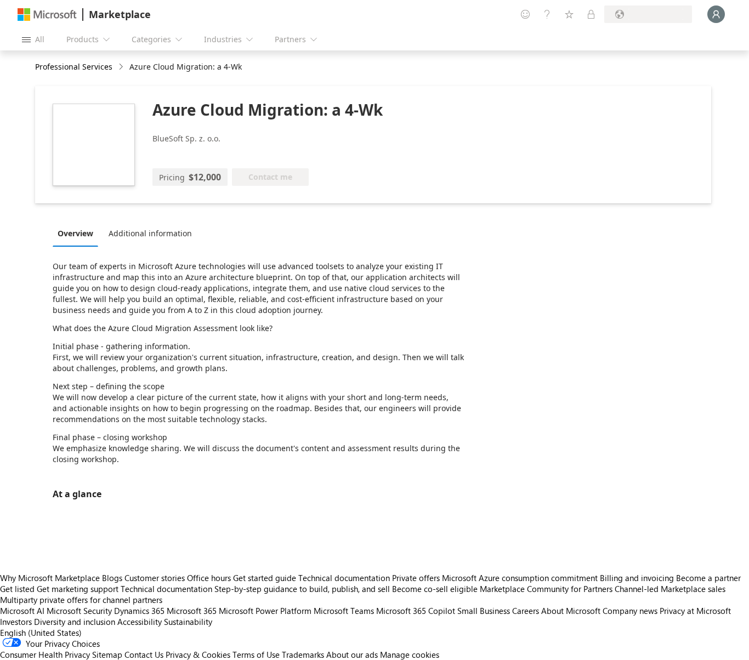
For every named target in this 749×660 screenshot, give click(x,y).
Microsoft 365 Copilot (415, 610)
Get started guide (264, 577)
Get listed (17, 588)
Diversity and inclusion (74, 621)
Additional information (150, 233)
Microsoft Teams (344, 610)
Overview (75, 233)
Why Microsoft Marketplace (50, 577)
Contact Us (143, 654)
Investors (16, 621)
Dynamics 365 (139, 610)
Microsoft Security (79, 610)
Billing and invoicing (637, 577)
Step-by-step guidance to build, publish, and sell (302, 588)
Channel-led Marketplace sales (670, 588)
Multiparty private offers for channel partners (81, 599)
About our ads (352, 654)
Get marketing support (77, 588)
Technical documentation (344, 577)
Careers (525, 610)
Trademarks (303, 654)
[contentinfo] (122, 67)
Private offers (416, 577)
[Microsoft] (47, 14)
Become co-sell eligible (435, 588)
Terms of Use (256, 654)
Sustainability (188, 621)
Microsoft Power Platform (265, 610)
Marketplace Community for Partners (546, 588)
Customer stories (154, 577)
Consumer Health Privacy (45, 654)
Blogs (112, 577)
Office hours (209, 577)
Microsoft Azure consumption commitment (521, 577)
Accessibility (139, 621)
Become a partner (708, 577)
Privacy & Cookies (198, 654)
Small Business (483, 610)
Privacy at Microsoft (695, 610)
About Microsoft (570, 610)
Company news (630, 610)
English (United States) (41, 632)
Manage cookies (409, 654)
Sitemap (107, 654)
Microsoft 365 (192, 610)
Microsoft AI (22, 610)
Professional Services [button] (73, 66)
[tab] (78, 233)
